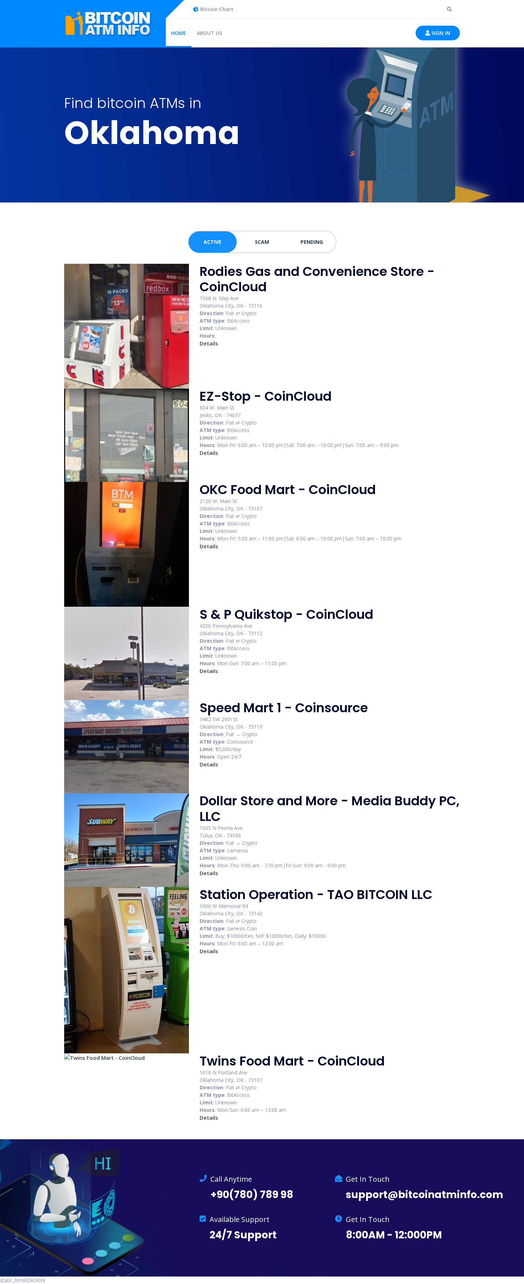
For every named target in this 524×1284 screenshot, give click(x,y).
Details (209, 343)
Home (178, 33)
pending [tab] (311, 241)
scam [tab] (262, 241)
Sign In (440, 32)
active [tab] (212, 241)
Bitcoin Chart (216, 9)
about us (209, 33)
